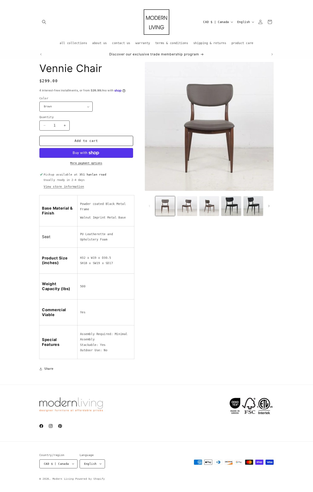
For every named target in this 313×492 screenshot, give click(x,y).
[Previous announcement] (41, 54)
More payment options (86, 163)
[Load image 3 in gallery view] (209, 206)
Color (43, 98)
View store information (64, 186)
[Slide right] (269, 206)
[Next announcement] (272, 54)
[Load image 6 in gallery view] (253, 206)
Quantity (46, 117)
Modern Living (63, 478)
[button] (44, 22)
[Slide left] (149, 206)
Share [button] (48, 368)
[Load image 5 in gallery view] (231, 206)
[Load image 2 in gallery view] (187, 206)
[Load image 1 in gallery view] (165, 206)
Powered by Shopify (90, 478)
